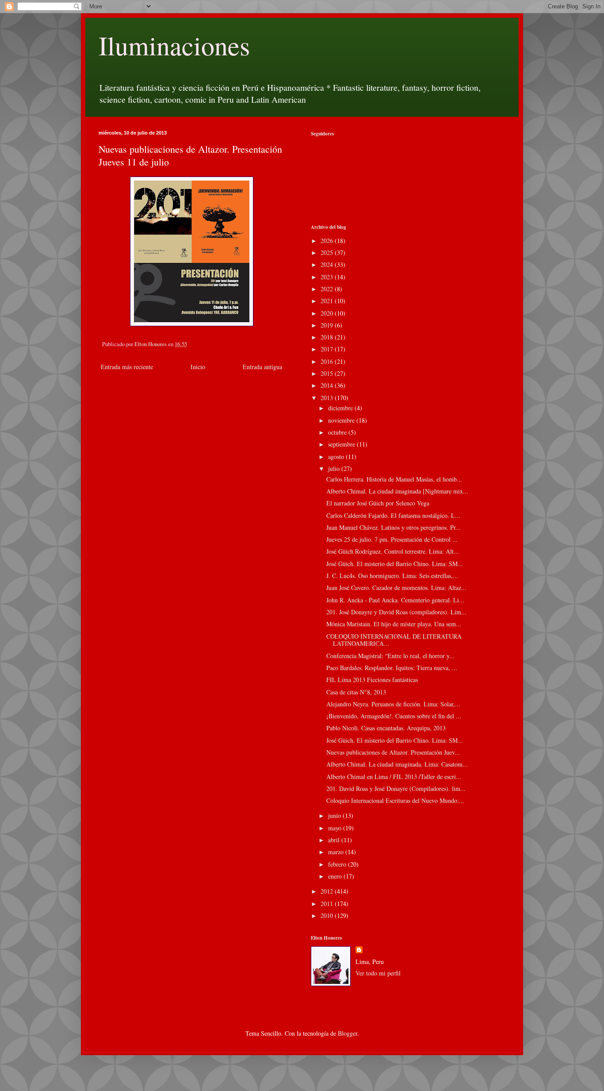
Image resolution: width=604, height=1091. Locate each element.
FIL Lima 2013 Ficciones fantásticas (372, 679)
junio (335, 815)
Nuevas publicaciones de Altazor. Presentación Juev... (393, 752)
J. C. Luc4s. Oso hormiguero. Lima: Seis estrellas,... (392, 575)
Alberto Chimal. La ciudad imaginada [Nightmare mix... (397, 491)
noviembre (342, 420)
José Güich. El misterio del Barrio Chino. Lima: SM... (394, 563)
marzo (336, 852)
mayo (335, 828)
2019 (328, 325)
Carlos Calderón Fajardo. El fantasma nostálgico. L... (393, 515)
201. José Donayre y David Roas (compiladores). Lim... (396, 612)
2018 (328, 337)
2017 (328, 349)
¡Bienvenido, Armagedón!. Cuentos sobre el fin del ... (393, 716)
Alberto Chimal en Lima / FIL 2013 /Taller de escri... (393, 776)
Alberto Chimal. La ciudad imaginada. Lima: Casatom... (397, 764)
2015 (328, 373)
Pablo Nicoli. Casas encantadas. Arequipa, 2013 (386, 728)
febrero (338, 864)
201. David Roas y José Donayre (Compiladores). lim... (396, 788)
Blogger (347, 1033)
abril (334, 840)
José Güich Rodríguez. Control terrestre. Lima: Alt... (392, 551)
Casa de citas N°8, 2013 (356, 692)
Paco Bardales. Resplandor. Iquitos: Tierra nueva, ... (391, 667)
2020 (328, 313)
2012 (328, 891)
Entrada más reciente (127, 366)
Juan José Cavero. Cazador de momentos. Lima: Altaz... (396, 587)
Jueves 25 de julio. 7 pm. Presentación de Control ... (392, 539)
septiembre (342, 444)
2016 (328, 361)
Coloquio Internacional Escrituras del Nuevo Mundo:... (395, 800)
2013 (328, 397)
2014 (328, 385)
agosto (337, 456)
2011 (328, 903)
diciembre (341, 408)
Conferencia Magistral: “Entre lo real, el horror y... (390, 656)
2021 (328, 301)
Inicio (198, 366)
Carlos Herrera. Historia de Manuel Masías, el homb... (394, 479)
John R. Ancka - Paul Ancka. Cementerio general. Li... (395, 600)
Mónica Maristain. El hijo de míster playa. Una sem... (393, 624)
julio (334, 468)
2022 (328, 289)
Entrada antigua (262, 366)
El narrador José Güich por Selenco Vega (377, 503)
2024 (328, 264)
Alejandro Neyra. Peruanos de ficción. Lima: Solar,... (393, 704)
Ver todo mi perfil (378, 973)
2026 (328, 240)
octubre (338, 432)
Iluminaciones (174, 45)
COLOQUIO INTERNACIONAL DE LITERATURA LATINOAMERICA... (394, 640)
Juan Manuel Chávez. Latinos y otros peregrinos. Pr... (393, 527)
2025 (328, 252)
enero (336, 876)
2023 (328, 277)
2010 (328, 915)
